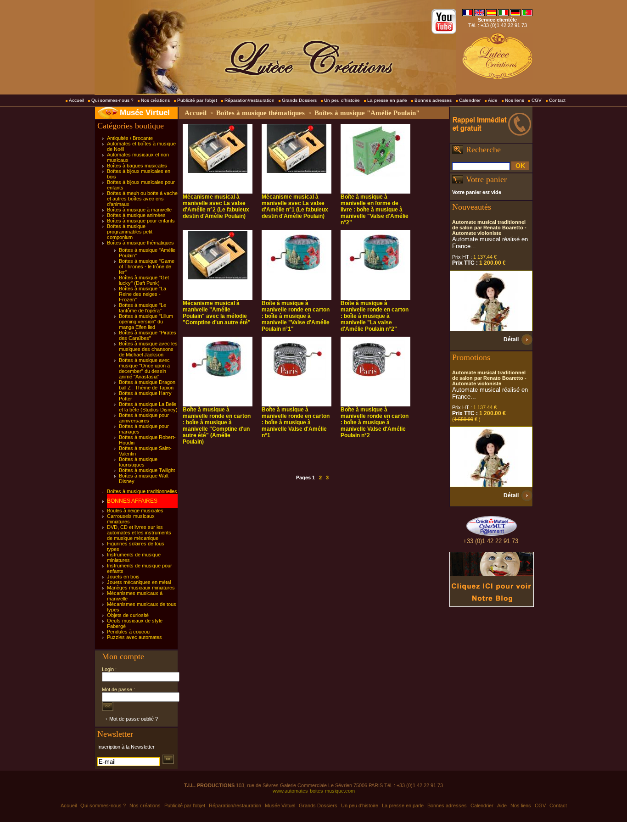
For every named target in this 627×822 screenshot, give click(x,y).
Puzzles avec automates (134, 637)
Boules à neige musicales (135, 510)
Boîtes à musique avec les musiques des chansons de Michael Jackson (148, 349)
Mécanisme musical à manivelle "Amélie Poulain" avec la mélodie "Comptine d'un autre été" (217, 313)
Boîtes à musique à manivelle (139, 209)
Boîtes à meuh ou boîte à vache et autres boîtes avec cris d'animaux (142, 198)
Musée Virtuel (145, 112)
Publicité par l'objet (197, 100)
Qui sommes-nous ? (112, 100)
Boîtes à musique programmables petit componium (129, 231)
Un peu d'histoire (342, 100)
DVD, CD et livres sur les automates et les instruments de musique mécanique (139, 532)
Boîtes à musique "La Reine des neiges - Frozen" (142, 294)
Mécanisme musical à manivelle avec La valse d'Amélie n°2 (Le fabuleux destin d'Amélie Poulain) (216, 206)
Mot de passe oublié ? (133, 719)
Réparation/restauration (249, 100)
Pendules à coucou (128, 631)
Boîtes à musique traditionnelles (142, 491)
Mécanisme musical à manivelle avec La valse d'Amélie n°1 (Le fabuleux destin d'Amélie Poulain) (295, 206)
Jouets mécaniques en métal (139, 582)
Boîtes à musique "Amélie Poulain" (367, 113)
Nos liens (514, 100)
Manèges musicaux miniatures (141, 587)
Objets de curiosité (128, 615)
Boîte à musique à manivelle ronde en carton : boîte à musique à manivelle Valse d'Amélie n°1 (296, 422)
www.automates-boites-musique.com (314, 791)
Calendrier (470, 100)
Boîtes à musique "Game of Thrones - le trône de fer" (146, 266)
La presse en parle (387, 100)
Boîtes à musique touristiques (138, 461)
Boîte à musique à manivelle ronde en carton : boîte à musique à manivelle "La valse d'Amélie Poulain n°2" (375, 316)
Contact (557, 100)
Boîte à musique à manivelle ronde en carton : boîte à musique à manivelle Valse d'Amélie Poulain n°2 (375, 422)
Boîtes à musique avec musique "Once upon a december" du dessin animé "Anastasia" (144, 368)
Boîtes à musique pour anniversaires (144, 417)
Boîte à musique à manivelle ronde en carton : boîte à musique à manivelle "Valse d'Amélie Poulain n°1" (296, 316)
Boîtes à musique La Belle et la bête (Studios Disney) (148, 406)
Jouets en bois (123, 576)
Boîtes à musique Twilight (147, 470)
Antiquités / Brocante (130, 138)
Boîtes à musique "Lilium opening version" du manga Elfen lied (146, 321)
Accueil (76, 100)
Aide (493, 100)
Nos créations (155, 100)
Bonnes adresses (433, 100)
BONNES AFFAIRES (132, 501)
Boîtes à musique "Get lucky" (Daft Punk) (144, 280)
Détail (511, 339)
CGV (537, 100)
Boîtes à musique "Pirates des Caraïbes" (147, 335)
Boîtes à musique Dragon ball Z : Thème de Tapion (147, 384)
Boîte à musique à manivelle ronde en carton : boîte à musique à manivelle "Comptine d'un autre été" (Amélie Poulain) (217, 425)
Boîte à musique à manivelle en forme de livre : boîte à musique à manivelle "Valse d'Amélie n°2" (375, 210)
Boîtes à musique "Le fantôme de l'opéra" (142, 307)
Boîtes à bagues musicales (137, 165)
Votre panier (486, 179)
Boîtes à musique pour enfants (141, 220)
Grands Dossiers (299, 100)
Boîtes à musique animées (136, 215)
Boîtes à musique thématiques (140, 242)
